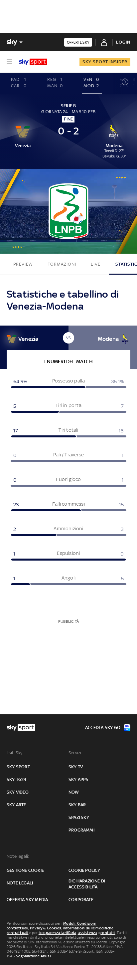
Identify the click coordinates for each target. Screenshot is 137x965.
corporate (80, 899)
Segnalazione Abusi (33, 956)
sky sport (18, 766)
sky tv (75, 766)
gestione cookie (25, 870)
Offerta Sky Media (27, 899)
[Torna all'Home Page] (33, 62)
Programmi (81, 830)
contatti (107, 932)
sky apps (78, 779)
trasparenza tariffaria (57, 932)
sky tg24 (17, 779)
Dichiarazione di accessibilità (86, 883)
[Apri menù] (9, 62)
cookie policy (84, 870)
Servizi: (75, 752)
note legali (20, 882)
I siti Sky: (15, 752)
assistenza (87, 932)
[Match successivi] (125, 83)
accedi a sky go (102, 727)
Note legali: (18, 856)
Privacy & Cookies (45, 928)
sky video (18, 792)
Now (73, 792)
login (123, 42)
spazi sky (78, 817)
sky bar (77, 804)
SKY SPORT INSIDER (104, 61)
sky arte (16, 804)
